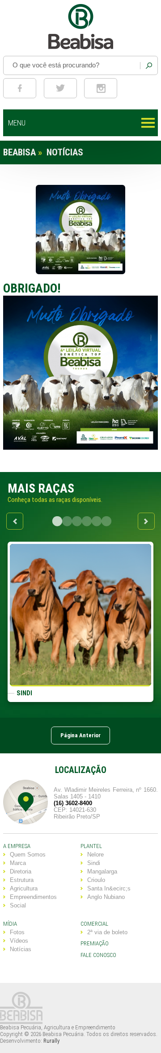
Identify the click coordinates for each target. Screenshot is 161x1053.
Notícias (20, 949)
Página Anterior (80, 735)
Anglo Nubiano (106, 897)
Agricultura (24, 888)
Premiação (94, 943)
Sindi (93, 863)
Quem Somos (28, 854)
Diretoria (20, 871)
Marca (18, 863)
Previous (14, 521)
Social (18, 905)
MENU (16, 122)
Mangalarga (102, 871)
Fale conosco (98, 955)
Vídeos (19, 940)
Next (146, 521)
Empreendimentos (33, 897)
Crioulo (96, 880)
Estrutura (22, 880)
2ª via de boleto (107, 932)
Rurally (51, 1040)
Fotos (17, 932)
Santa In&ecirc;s (109, 888)
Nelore (95, 854)
